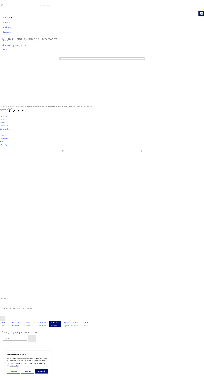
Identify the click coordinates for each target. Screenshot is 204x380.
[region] (27, 363)
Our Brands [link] (7, 27)
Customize (14, 371)
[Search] (32, 338)
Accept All (41, 371)
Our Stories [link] (7, 22)
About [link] (4, 322)
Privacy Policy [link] (14, 366)
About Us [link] (6, 17)
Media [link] (5, 50)
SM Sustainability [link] (40, 322)
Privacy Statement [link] (6, 302)
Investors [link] (6, 40)
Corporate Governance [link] (10, 45)
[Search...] (15, 338)
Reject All (28, 371)
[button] (7, 322)
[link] (201, 13)
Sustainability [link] (7, 32)
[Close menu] (2, 318)
